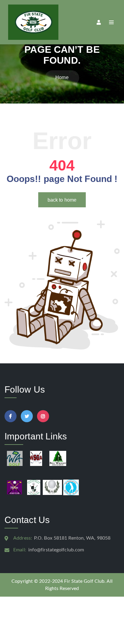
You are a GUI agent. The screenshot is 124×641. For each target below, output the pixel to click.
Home (61, 77)
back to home (62, 200)
